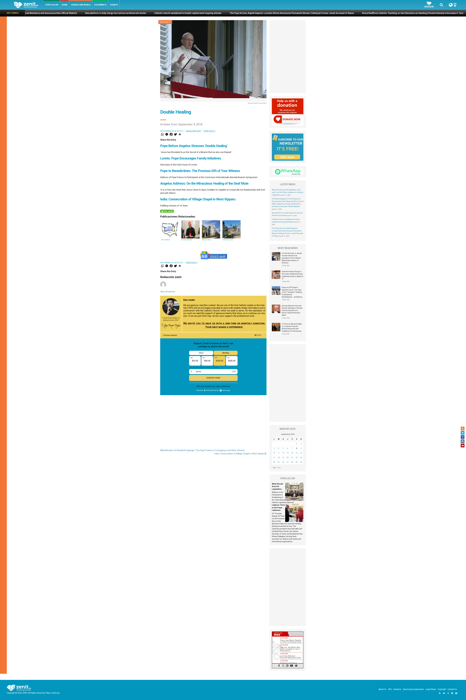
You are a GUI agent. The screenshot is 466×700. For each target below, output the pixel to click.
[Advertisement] (213, 427)
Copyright (442, 689)
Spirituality (165, 22)
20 (288, 457)
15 (297, 453)
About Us (382, 689)
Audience (397, 689)
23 (301, 457)
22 (297, 457)
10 (274, 453)
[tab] (280, 634)
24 (274, 462)
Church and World (81, 5)
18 (279, 457)
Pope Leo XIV (52, 5)
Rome (64, 5)
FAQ (390, 689)
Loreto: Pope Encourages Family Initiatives (190, 158)
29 (297, 462)
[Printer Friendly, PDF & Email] (167, 211)
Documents (100, 5)
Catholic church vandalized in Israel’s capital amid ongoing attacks (61, 13)
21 (292, 457)
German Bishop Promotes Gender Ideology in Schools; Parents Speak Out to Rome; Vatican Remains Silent (292, 310)
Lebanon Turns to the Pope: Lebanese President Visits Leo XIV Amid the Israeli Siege (387, 13)
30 (301, 462)
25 (279, 462)
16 (301, 453)
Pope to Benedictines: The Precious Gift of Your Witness (200, 171)
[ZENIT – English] (29, 5)
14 (292, 453)
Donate (114, 5)
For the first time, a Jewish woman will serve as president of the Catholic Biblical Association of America (292, 258)
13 (288, 453)
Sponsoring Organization (413, 689)
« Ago (274, 468)
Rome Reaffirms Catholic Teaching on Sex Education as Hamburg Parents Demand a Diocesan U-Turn (286, 13)
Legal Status (430, 689)
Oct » (279, 468)
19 (283, 457)
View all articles (167, 291)
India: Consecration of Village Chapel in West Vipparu (197, 199)
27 (288, 462)
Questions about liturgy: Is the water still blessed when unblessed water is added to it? (292, 275)
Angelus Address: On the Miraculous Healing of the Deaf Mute (204, 183)
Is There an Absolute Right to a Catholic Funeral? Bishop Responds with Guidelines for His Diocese (292, 327)
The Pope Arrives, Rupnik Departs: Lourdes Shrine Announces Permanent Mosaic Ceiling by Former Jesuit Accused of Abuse (165, 13)
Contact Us (452, 689)
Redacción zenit (193, 131)
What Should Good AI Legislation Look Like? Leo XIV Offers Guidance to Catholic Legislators (287, 192)
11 (279, 453)
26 (283, 462)
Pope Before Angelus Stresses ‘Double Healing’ (193, 146)
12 (283, 453)
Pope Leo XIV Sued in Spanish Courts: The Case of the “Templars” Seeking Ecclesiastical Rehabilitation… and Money (292, 292)
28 (292, 462)
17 (274, 457)
